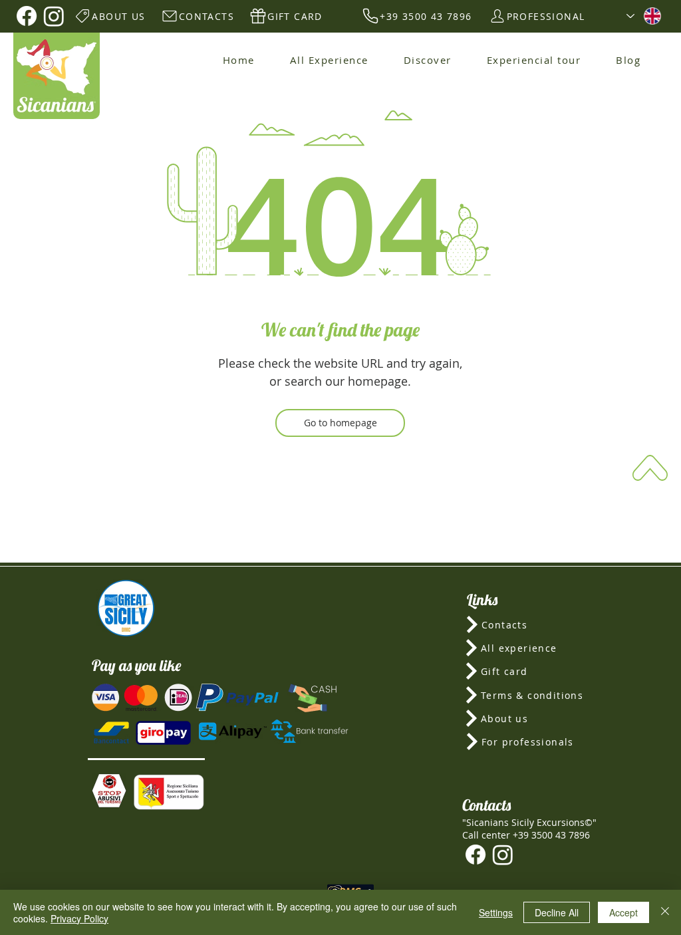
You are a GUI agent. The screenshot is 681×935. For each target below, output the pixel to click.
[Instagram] (54, 16)
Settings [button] (496, 912)
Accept (623, 912)
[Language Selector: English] (643, 16)
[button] (109, 790)
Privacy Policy (79, 918)
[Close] (665, 912)
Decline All (557, 912)
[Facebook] (26, 16)
